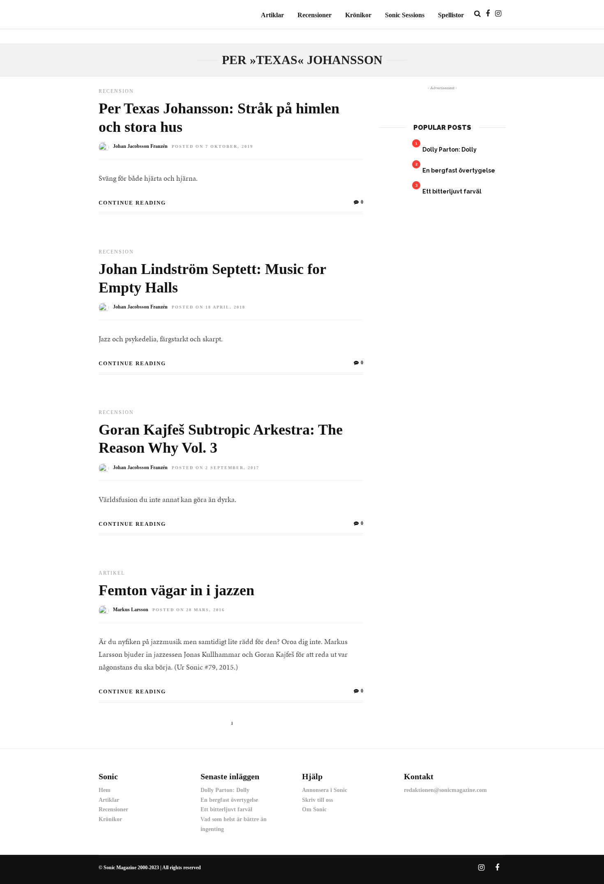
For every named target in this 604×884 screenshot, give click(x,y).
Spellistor (451, 15)
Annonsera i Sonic (324, 790)
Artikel (112, 573)
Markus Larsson (130, 609)
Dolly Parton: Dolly (449, 149)
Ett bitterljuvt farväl (452, 191)
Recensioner (314, 15)
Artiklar (272, 15)
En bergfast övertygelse (458, 170)
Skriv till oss (317, 800)
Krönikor (358, 15)
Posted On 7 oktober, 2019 (212, 146)
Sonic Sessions (404, 15)
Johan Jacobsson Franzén (140, 146)
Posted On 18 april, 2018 (208, 307)
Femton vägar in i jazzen (176, 590)
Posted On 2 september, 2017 (215, 467)
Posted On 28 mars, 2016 (188, 610)
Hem (105, 790)
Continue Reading (132, 203)
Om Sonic (314, 809)
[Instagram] (498, 13)
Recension (116, 91)
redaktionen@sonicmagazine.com (445, 790)
